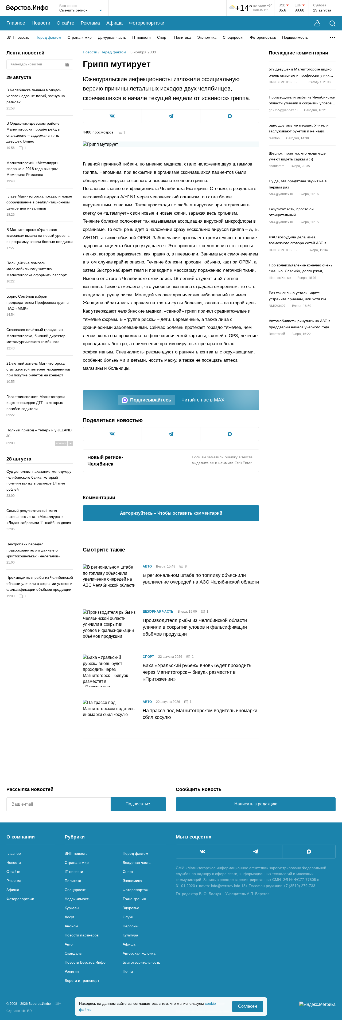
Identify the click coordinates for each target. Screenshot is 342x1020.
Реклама (90, 23)
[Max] (308, 851)
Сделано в (19, 1011)
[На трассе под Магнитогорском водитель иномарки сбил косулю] (109, 716)
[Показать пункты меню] (332, 37)
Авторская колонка (139, 953)
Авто (147, 566)
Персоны (130, 926)
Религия (72, 971)
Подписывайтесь (150, 400)
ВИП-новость (17, 37)
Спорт (162, 37)
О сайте (65, 23)
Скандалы (73, 953)
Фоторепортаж (263, 37)
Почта (128, 971)
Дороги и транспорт (82, 980)
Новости (41, 23)
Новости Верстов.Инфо (85, 962)
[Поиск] (332, 23)
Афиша (114, 23)
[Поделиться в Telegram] (171, 116)
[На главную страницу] (27, 8)
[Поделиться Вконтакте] (112, 116)
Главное (15, 23)
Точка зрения (134, 899)
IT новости (141, 37)
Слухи (128, 917)
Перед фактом (48, 37)
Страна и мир (80, 37)
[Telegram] (255, 851)
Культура (130, 935)
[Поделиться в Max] (229, 116)
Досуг (69, 917)
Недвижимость (295, 37)
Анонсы (71, 926)
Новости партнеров (82, 935)
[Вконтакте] (202, 851)
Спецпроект (233, 37)
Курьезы (72, 908)
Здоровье (131, 908)
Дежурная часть (112, 37)
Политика (182, 37)
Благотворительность (141, 962)
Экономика (206, 37)
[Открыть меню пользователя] (317, 23)
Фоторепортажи (146, 23)
